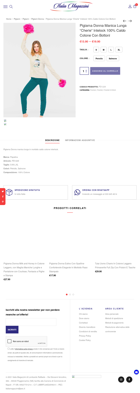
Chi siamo (83, 314)
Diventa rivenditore (87, 327)
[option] (39, 120)
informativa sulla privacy (24, 349)
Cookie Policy (85, 340)
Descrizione (52, 140)
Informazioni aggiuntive (80, 140)
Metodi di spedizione (114, 318)
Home (8, 18)
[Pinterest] (3, 201)
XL (119, 49)
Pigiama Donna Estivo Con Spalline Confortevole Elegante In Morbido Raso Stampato (68, 267)
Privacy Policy (85, 335)
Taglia (83, 49)
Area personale (112, 314)
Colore (84, 58)
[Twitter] (3, 191)
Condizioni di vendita (88, 331)
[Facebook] (3, 196)
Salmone (113, 58)
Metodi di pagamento (114, 322)
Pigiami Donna (37, 18)
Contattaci (83, 322)
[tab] (52, 140)
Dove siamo (84, 318)
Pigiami (17, 18)
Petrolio (99, 58)
